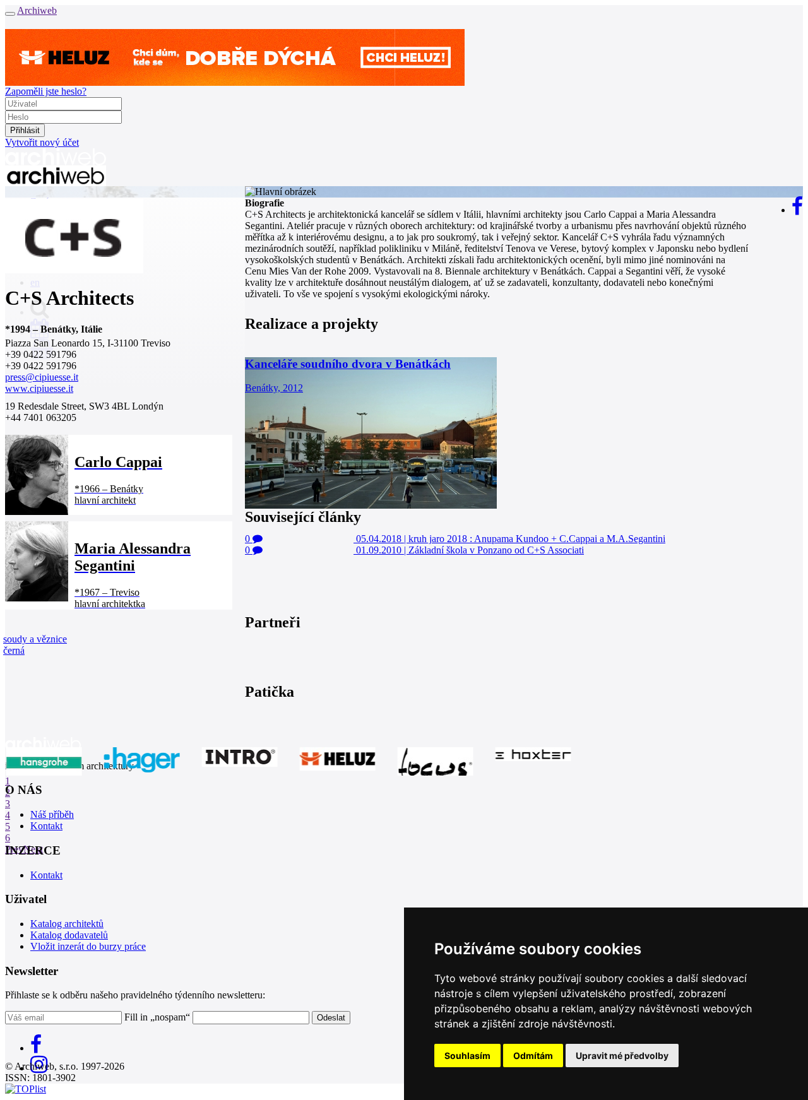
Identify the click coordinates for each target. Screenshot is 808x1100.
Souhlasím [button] (467, 1055)
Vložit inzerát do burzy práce (88, 946)
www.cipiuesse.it (39, 388)
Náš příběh (52, 814)
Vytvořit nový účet (42, 142)
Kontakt (46, 825)
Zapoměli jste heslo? (45, 91)
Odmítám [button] (533, 1055)
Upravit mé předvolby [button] (622, 1055)
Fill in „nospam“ (157, 1017)
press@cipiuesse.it (41, 377)
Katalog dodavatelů (69, 935)
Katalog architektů (67, 923)
